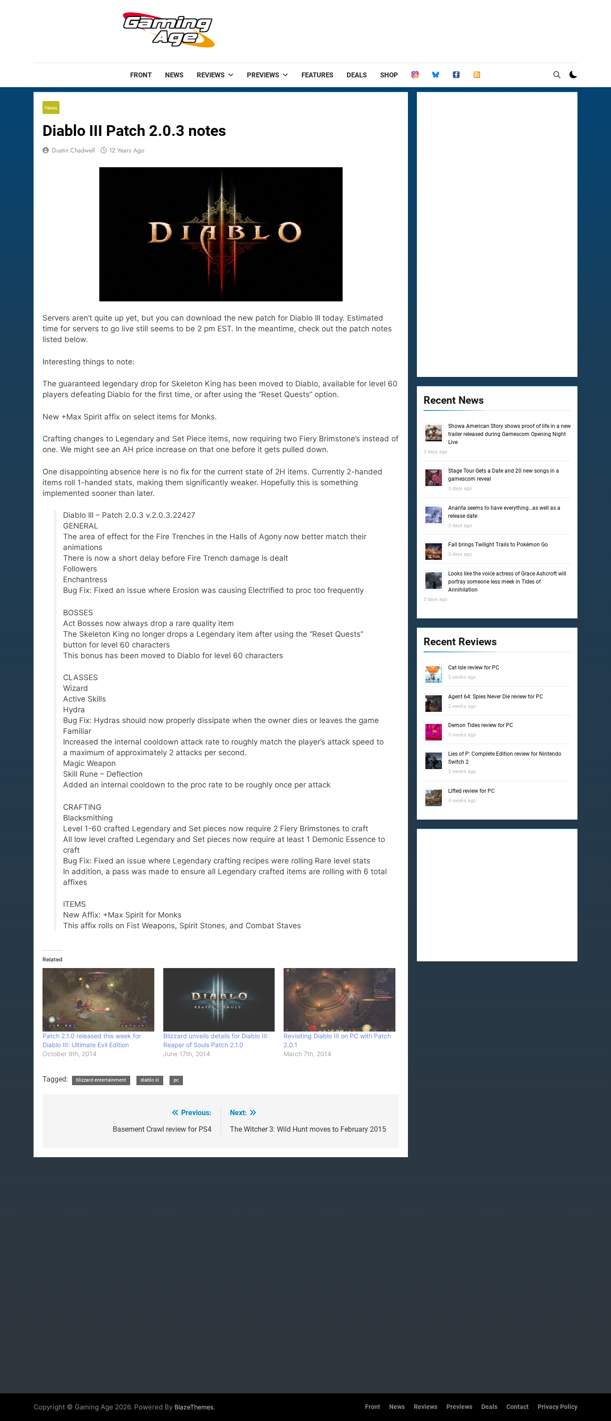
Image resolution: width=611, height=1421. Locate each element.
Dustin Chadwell (73, 150)
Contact (517, 1407)
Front (141, 75)
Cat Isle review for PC (473, 667)
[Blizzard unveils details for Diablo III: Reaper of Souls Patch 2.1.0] (219, 1000)
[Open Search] (556, 74)
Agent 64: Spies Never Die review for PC (495, 697)
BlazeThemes (193, 1407)
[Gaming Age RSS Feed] (477, 75)
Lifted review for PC (471, 791)
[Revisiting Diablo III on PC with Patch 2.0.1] (339, 1000)
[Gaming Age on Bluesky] (435, 75)
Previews (263, 75)
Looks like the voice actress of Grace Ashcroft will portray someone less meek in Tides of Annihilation (507, 582)
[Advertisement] (414, 29)
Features (317, 75)
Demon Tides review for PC (480, 725)
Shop (389, 75)
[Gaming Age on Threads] (415, 75)
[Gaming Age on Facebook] (456, 75)
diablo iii (149, 1080)
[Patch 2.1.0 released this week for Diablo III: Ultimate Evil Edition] (98, 1000)
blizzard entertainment (101, 1080)
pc (176, 1080)
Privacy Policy (557, 1407)
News (174, 75)
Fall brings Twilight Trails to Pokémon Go (498, 544)
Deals (357, 75)
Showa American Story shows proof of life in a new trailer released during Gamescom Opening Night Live (509, 434)
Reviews (211, 75)
